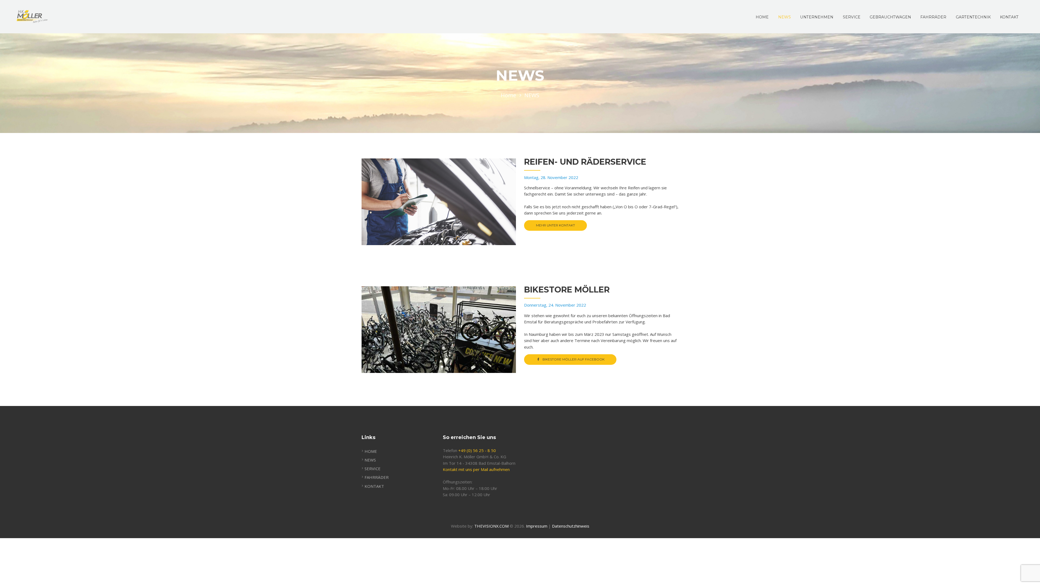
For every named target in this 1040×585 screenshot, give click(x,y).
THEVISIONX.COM (491, 526)
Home (508, 95)
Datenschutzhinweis (570, 526)
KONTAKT (374, 486)
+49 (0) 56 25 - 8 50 (477, 450)
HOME (371, 451)
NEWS (370, 460)
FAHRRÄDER (377, 477)
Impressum (536, 526)
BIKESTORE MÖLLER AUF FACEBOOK (573, 359)
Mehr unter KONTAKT (555, 225)
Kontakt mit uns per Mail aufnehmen (476, 469)
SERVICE (373, 468)
